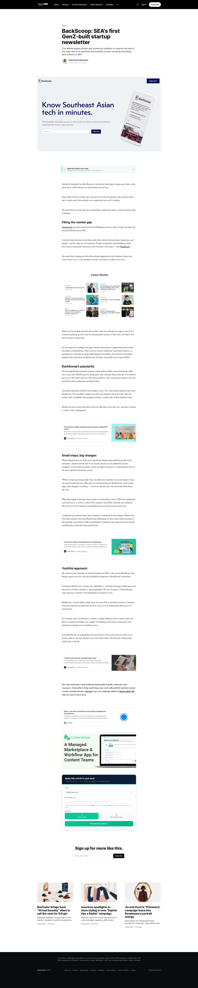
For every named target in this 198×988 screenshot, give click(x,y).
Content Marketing (79, 4)
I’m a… (67, 788)
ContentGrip (41, 970)
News (56, 4)
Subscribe (155, 4)
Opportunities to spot (116, 816)
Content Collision (123, 970)
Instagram (101, 970)
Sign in (144, 4)
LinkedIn (93, 970)
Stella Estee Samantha (78, 60)
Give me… (68, 811)
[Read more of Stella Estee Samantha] (65, 61)
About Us (68, 970)
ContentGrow (111, 970)
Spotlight (109, 4)
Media (64, 26)
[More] (117, 4)
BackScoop (125, 246)
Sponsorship (84, 970)
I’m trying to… (70, 797)
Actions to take (81, 816)
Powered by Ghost (155, 970)
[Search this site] (137, 4)
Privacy (133, 970)
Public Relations (96, 4)
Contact (75, 970)
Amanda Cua (67, 227)
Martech (65, 4)
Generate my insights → (99, 824)
